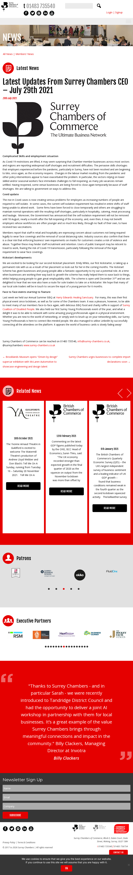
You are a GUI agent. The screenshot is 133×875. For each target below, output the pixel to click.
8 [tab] (64, 646)
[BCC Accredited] (79, 831)
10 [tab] (69, 646)
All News (8, 54)
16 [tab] (85, 646)
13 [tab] (77, 646)
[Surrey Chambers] (10, 12)
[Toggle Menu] (128, 21)
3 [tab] (64, 589)
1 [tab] (49, 589)
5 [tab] (78, 589)
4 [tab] (71, 589)
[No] (128, 865)
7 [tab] (61, 646)
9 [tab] (66, 646)
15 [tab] (82, 646)
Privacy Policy (9, 842)
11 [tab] (72, 646)
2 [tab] (56, 589)
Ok (66, 868)
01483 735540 (40, 6)
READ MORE (23, 486)
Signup (119, 12)
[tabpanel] (16, 573)
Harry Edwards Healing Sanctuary (74, 297)
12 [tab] (74, 646)
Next (129, 393)
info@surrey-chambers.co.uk (93, 341)
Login (109, 12)
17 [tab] (87, 646)
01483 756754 (121, 846)
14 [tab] (79, 646)
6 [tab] (59, 646)
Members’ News (25, 54)
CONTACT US (118, 852)
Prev (120, 393)
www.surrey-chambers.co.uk (39, 345)
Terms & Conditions (26, 842)
